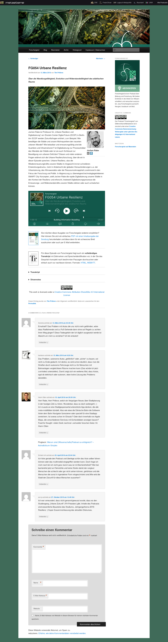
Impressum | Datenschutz (95, 50)
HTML (83, 262)
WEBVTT (91, 262)
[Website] (88, 153)
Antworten (43, 342)
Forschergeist (34, 50)
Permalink (32, 303)
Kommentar (38, 547)
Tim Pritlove (58, 72)
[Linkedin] (91, 153)
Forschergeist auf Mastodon (125, 146)
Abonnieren (55, 50)
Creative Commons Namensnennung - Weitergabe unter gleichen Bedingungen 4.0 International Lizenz (126, 131)
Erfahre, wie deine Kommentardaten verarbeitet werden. (62, 633)
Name (37, 583)
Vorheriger (33, 58)
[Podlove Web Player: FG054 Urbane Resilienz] (66, 208)
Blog (45, 50)
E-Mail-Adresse (40, 596)
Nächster (100, 58)
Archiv (66, 50)
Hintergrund (77, 50)
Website (36, 608)
